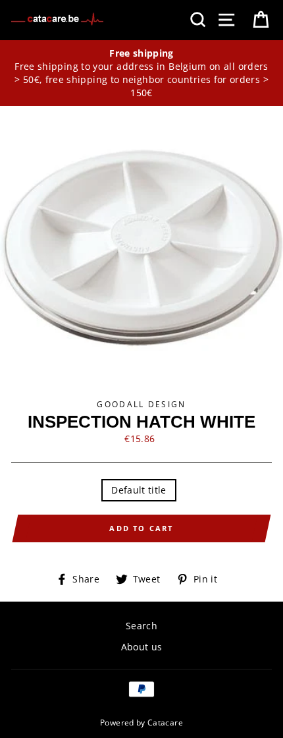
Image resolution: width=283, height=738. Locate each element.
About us (142, 646)
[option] (141, 73)
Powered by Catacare (141, 722)
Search (141, 625)
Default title (139, 490)
